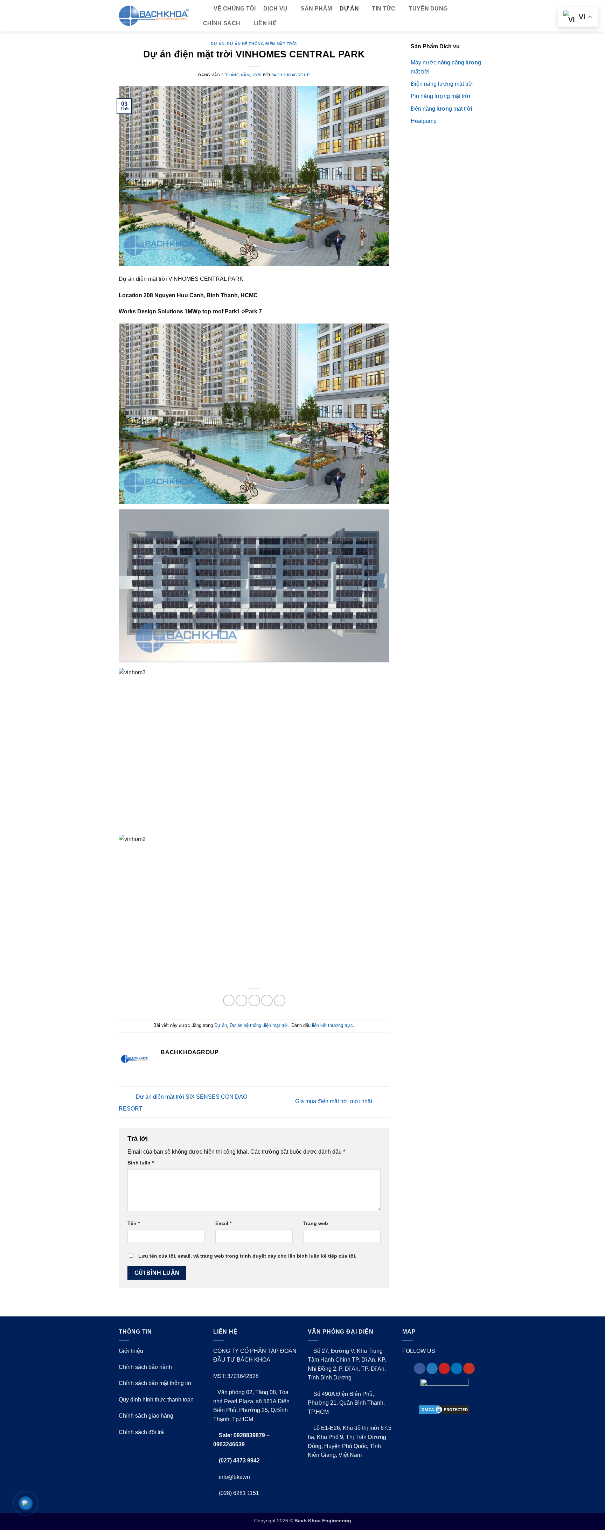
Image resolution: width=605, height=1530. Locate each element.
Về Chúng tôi (235, 9)
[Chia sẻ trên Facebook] (229, 1000)
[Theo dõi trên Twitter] (432, 1368)
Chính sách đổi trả (141, 1432)
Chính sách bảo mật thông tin (155, 1383)
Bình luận (140, 1163)
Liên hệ (265, 23)
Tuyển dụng (428, 9)
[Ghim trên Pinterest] (267, 1000)
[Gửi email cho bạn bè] (254, 1000)
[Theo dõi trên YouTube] (468, 1368)
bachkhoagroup (290, 75)
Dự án (349, 9)
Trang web (315, 1223)
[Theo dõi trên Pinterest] (444, 1368)
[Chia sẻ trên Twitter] (241, 1000)
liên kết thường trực (332, 1025)
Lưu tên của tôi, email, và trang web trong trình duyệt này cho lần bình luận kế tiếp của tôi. (247, 1256)
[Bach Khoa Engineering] (154, 16)
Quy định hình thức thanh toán (156, 1400)
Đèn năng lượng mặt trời (441, 109)
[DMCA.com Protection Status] (444, 1409)
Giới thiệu (131, 1351)
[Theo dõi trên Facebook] (419, 1368)
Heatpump (424, 121)
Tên (133, 1223)
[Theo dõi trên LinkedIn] (456, 1368)
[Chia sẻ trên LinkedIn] (279, 1000)
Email (223, 1223)
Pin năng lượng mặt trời (440, 96)
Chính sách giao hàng (146, 1416)
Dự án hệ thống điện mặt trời (262, 44)
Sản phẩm (316, 9)
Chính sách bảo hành (145, 1367)
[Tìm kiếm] (202, 8)
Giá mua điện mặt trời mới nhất (334, 1102)
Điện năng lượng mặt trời (442, 84)
